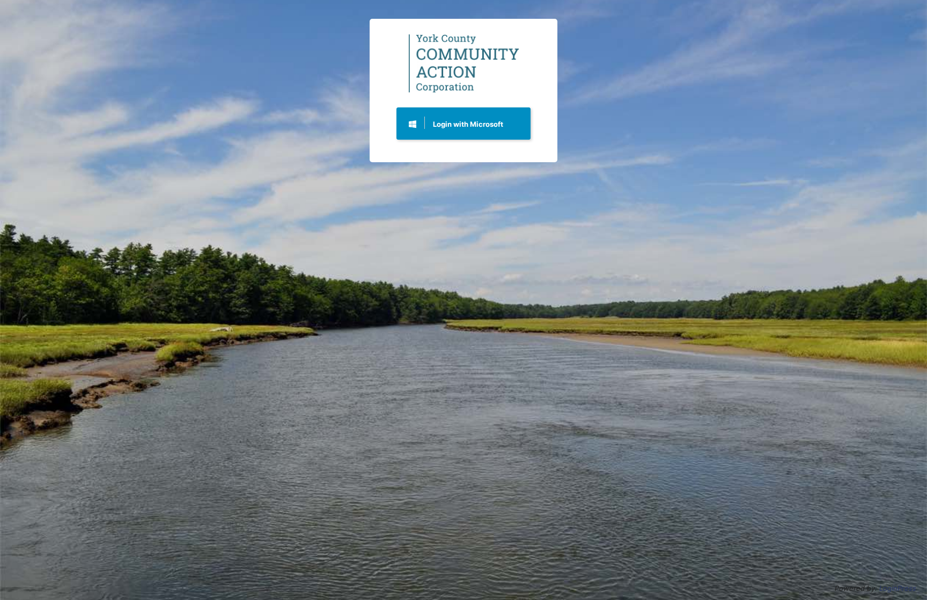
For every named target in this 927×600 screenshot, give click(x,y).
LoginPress (897, 588)
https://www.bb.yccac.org (464, 64)
